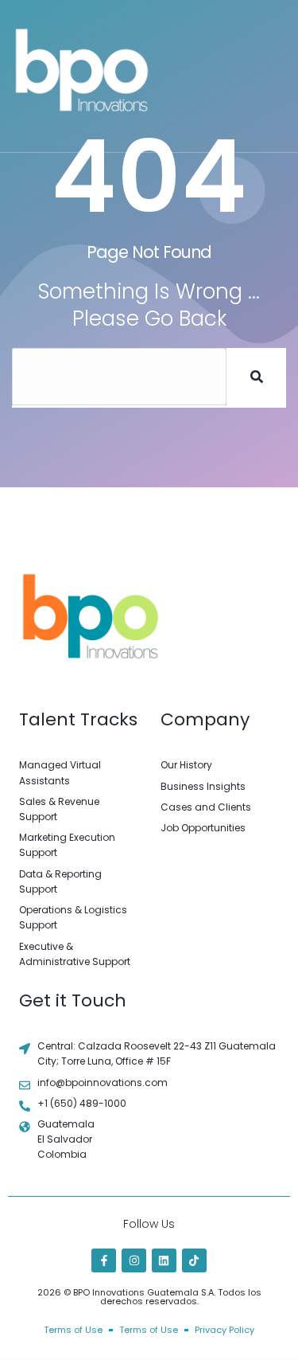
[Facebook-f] (103, 1261)
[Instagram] (134, 1261)
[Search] (256, 376)
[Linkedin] (164, 1261)
